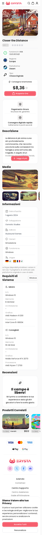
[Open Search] (29, 3)
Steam (12, 68)
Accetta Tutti (20, 524)
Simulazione (10, 243)
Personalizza (20, 530)
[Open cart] (33, 3)
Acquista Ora (22, 93)
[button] (20, 180)
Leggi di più (22, 158)
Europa (12, 61)
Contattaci (20, 483)
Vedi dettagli (14, 54)
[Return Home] (14, 3)
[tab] (33, 278)
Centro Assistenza (20, 492)
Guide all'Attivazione (20, 495)
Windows (9, 252)
